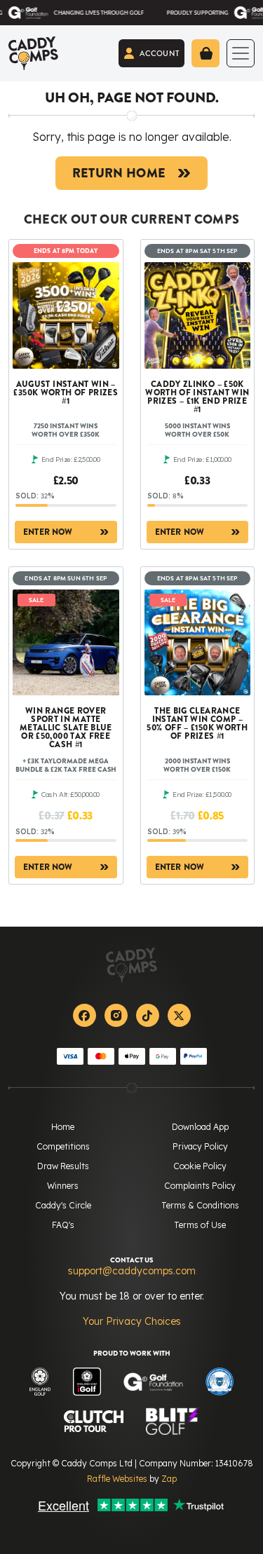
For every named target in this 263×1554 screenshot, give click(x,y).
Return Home (119, 173)
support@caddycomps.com (132, 1271)
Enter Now (48, 532)
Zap (169, 1478)
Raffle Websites (117, 1478)
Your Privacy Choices (132, 1321)
